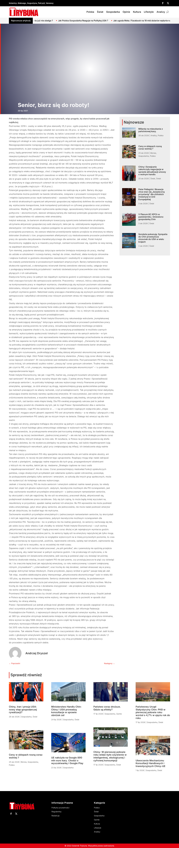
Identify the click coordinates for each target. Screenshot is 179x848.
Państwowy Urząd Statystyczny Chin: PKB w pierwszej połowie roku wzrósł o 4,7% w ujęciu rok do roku (153, 712)
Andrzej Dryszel (36, 653)
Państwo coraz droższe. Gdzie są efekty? (107, 708)
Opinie (126, 11)
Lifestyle (149, 11)
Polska (90, 11)
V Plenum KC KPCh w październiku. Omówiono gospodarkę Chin (150, 217)
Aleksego (22, 3)
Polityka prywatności (60, 808)
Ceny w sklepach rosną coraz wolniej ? (150, 147)
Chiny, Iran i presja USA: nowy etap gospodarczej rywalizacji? (23, 709)
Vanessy (49, 3)
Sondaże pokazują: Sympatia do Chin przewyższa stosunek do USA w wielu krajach (152, 238)
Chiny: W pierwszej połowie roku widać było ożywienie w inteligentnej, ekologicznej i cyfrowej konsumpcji (110, 756)
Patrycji (41, 3)
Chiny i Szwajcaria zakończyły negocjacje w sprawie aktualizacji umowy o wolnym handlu (152, 170)
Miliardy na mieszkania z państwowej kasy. (150, 130)
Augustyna (32, 3)
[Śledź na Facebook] (163, 3)
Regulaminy (56, 811)
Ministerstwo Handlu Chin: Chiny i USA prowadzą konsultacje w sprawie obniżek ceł (66, 711)
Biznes (153, 153)
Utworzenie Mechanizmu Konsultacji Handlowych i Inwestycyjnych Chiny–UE (150, 763)
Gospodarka (113, 11)
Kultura (137, 11)
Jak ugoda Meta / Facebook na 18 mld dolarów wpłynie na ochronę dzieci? (114, 20)
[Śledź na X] (168, 3)
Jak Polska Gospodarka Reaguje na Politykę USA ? (47, 20)
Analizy (161, 11)
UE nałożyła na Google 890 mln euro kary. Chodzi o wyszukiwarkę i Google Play (67, 760)
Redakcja (55, 815)
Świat (100, 11)
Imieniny (13, 3)
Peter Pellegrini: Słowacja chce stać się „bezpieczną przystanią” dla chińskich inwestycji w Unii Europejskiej (151, 194)
